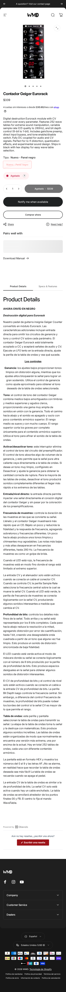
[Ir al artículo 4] (37, 86)
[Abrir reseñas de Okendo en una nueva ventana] (15, 826)
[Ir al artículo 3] (33, 86)
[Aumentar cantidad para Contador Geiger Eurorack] (18, 189)
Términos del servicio (52, 974)
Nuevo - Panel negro (17, 164)
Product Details (18, 286)
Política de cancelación (51, 978)
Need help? (57, 224)
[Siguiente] (61, 4)
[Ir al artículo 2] (29, 86)
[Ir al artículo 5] (41, 86)
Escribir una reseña (36, 843)
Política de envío (12, 978)
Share (11, 224)
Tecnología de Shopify (40, 969)
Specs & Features (48, 286)
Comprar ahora (33, 214)
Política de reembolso (14, 974)
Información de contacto (30, 978)
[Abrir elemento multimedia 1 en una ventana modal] (57, 28)
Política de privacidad (33, 974)
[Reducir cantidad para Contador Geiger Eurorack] (6, 189)
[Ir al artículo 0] (25, 86)
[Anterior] (4, 4)
